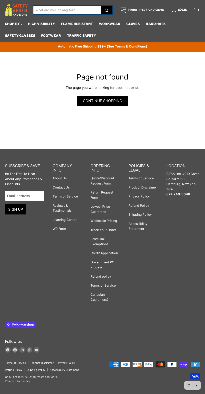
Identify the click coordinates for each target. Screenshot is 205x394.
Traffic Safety (81, 36)
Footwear (51, 36)
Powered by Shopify (17, 381)
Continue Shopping (102, 100)
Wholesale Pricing (103, 221)
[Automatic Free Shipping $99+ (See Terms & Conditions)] (102, 47)
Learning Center (65, 220)
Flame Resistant (77, 24)
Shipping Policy (140, 214)
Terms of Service (65, 196)
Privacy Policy (139, 196)
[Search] (106, 10)
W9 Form (59, 229)
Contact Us (61, 187)
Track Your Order (103, 230)
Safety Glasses (20, 36)
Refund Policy (139, 205)
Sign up (15, 209)
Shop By (12, 24)
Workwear (109, 24)
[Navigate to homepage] (16, 10)
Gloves (133, 24)
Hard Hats (155, 24)
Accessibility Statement (64, 369)
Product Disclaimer (143, 187)
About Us (60, 178)
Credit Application (104, 253)
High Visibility (41, 24)
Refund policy (100, 276)
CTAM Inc (173, 174)
